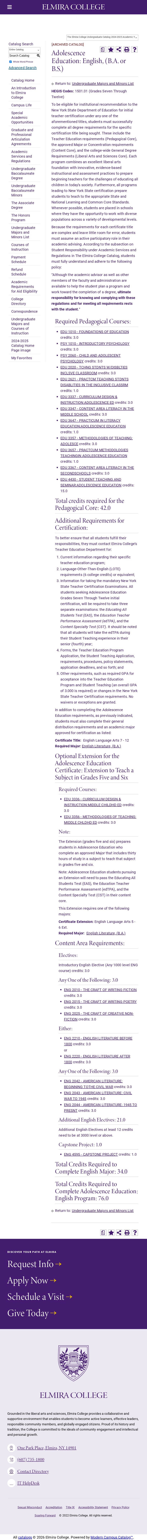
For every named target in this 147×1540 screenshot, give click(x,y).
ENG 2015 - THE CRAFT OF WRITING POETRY (100, 1001)
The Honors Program (20, 217)
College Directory (18, 301)
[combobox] (102, 37)
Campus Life (21, 105)
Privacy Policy (120, 1507)
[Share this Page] (119, 49)
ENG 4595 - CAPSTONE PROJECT (91, 1154)
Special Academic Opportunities (22, 117)
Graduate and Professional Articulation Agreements (22, 136)
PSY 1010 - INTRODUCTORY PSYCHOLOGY (94, 343)
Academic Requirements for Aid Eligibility (24, 286)
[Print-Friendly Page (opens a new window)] (127, 49)
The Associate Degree (22, 205)
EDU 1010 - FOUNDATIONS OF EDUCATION (94, 331)
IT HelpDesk (28, 1483)
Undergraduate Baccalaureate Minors (23, 190)
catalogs (25, 1537)
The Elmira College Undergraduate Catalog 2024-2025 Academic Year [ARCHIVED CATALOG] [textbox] (102, 36)
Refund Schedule (18, 271)
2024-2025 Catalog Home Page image (22, 345)
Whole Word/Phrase (23, 61)
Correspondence (24, 311)
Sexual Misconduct (30, 1507)
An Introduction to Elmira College (23, 93)
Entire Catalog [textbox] (16, 49)
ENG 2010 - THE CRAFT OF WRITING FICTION (100, 989)
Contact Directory (33, 1471)
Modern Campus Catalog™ (112, 1537)
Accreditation (54, 1507)
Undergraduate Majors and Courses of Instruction (23, 326)
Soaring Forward (45, 1515)
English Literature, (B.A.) (101, 746)
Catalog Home (22, 80)
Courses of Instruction (20, 247)
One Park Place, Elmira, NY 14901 (47, 1448)
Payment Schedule (18, 259)
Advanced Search (23, 67)
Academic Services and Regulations (21, 156)
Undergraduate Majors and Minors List (23, 232)
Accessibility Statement (93, 1507)
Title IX (70, 1507)
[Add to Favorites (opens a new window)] (111, 49)
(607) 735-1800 (30, 1459)
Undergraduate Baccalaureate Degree (23, 173)
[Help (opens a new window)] (134, 49)
